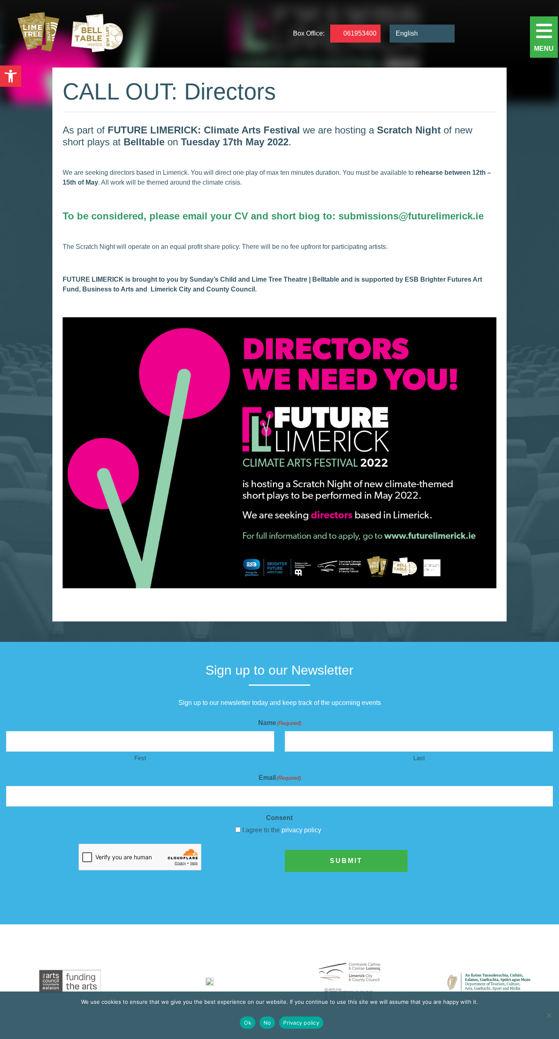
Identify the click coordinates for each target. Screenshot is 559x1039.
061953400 (359, 33)
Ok (247, 1022)
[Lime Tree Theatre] (68, 33)
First (140, 757)
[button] (10, 76)
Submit (346, 860)
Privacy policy (301, 1022)
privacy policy (301, 830)
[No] (549, 1015)
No (267, 1022)
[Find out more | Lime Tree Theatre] (70, 981)
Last (419, 757)
